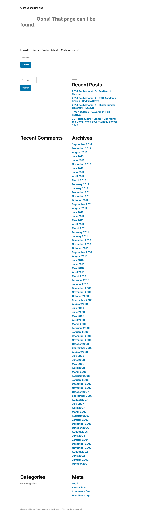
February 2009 (81, 328)
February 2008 (81, 375)
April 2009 (78, 320)
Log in (75, 483)
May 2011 (77, 220)
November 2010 (81, 244)
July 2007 (78, 403)
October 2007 (80, 391)
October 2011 (80, 200)
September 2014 (82, 144)
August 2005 (80, 431)
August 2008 (80, 351)
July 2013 (78, 156)
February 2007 (81, 415)
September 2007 (82, 395)
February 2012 (80, 184)
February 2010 (80, 280)
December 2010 (81, 240)
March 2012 (79, 180)
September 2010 (82, 252)
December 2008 (81, 335)
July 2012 (78, 168)
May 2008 (78, 363)
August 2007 (80, 399)
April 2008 (78, 367)
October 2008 (80, 343)
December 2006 (81, 423)
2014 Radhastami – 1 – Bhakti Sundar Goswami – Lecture (93, 106)
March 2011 (79, 228)
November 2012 (81, 164)
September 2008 (82, 347)
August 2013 (79, 152)
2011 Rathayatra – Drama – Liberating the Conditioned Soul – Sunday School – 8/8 (94, 121)
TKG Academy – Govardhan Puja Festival (91, 113)
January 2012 (80, 188)
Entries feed (79, 487)
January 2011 (80, 236)
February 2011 (80, 232)
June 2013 (78, 160)
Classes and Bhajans (31, 7)
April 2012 (78, 176)
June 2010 (78, 264)
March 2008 (79, 371)
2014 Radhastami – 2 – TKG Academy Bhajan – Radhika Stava (94, 99)
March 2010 (79, 276)
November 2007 (81, 387)
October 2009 (80, 296)
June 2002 (78, 455)
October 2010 (80, 248)
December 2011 (81, 192)
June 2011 (78, 216)
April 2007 (78, 407)
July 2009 (78, 308)
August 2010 (79, 256)
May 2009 (78, 316)
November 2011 (81, 196)
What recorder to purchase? (72, 509)
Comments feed (81, 491)
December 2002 (81, 443)
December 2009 (81, 288)
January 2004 (80, 439)
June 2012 (78, 172)
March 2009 (79, 324)
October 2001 (80, 463)
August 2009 (80, 304)
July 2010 (78, 260)
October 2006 (80, 427)
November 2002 (81, 447)
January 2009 (80, 331)
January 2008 (80, 379)
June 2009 (78, 312)
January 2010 (80, 284)
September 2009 (82, 300)
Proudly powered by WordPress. (48, 509)
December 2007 (81, 383)
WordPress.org (81, 495)
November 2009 (81, 292)
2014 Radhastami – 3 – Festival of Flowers (91, 93)
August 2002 (80, 451)
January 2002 (80, 459)
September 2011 (81, 204)
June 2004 (78, 435)
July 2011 (77, 212)
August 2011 (79, 208)
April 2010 (78, 272)
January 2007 (80, 419)
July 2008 (78, 355)
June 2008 (78, 359)
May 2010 (78, 268)
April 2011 (78, 224)
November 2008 (81, 340)
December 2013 (81, 148)
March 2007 (79, 411)
